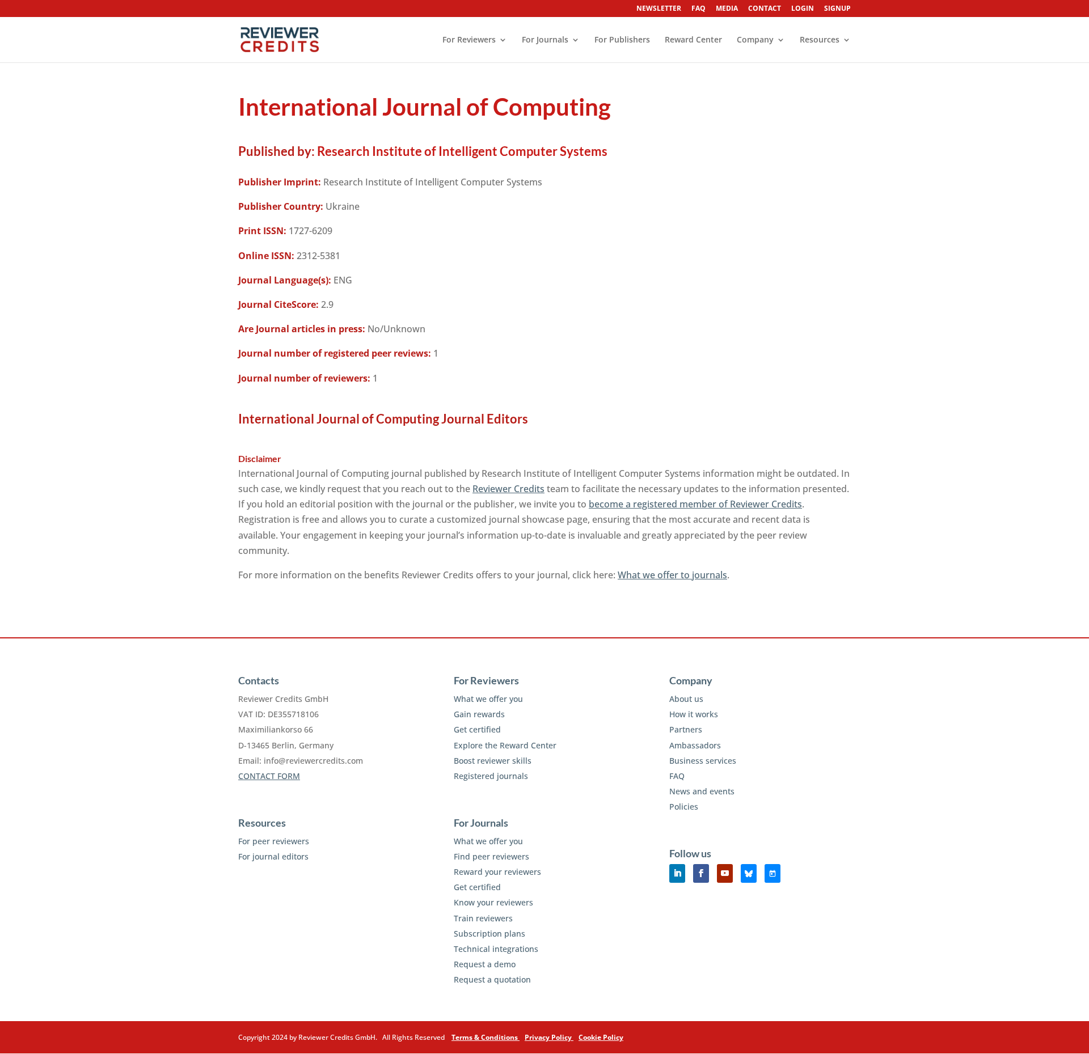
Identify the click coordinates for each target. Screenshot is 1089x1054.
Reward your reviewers (497, 871)
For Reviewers (469, 40)
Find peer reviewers (491, 856)
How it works (693, 714)
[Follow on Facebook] (701, 873)
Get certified (477, 729)
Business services (702, 760)
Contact (764, 9)
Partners (685, 729)
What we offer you (488, 698)
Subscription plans (489, 933)
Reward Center (693, 40)
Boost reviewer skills (492, 760)
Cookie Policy (601, 1037)
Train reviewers (483, 918)
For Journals (545, 40)
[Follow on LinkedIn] (677, 873)
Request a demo (485, 964)
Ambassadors (695, 745)
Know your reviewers (493, 902)
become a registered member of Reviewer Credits (695, 504)
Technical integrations (496, 948)
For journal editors (273, 856)
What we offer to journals (672, 575)
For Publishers (622, 40)
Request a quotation (492, 979)
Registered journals (491, 776)
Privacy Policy (549, 1037)
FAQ (698, 9)
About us (686, 698)
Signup (837, 9)
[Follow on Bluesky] (749, 873)
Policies (683, 806)
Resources (819, 40)
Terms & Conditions (485, 1037)
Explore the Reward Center (505, 745)
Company (755, 40)
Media (727, 9)
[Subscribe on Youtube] (725, 873)
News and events (702, 791)
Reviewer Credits (508, 488)
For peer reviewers (273, 841)
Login (802, 9)
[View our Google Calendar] (772, 873)
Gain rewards (479, 714)
